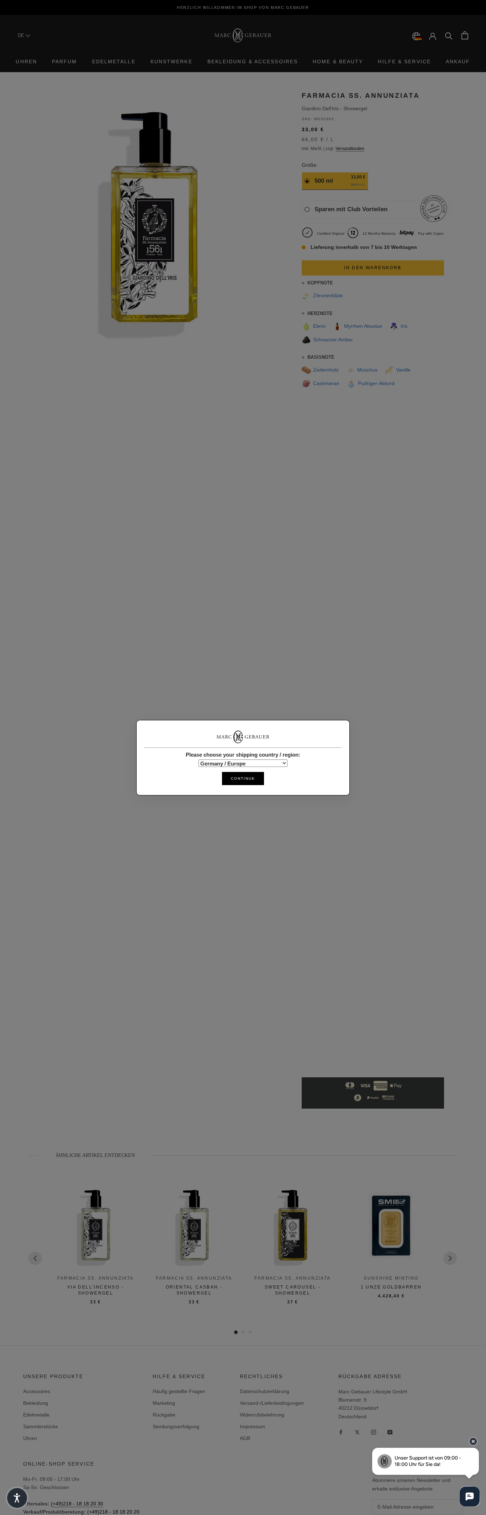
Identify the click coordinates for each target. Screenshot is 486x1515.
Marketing (164, 1403)
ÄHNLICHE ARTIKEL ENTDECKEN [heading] (95, 1155)
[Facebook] (340, 1432)
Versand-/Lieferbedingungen (272, 1403)
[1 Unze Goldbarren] (391, 1226)
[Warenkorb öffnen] (464, 35)
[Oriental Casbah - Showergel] (194, 1226)
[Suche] (449, 35)
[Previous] (35, 1258)
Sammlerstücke (40, 1426)
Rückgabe (164, 1415)
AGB (245, 1438)
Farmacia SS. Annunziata (361, 95)
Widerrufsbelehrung (262, 1415)
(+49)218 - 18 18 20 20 (113, 1512)
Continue (243, 778)
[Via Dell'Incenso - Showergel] (95, 1226)
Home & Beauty (338, 61)
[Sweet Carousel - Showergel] (292, 1226)
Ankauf (458, 61)
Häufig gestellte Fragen (179, 1391)
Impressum (252, 1426)
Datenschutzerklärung (264, 1391)
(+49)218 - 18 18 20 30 (77, 1503)
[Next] (450, 1258)
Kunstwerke (171, 61)
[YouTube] (389, 1432)
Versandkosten (350, 148)
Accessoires (36, 1391)
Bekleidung (35, 1403)
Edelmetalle (114, 61)
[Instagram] (373, 1432)
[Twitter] (357, 1432)
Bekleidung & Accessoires (252, 61)
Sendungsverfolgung (176, 1426)
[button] (17, 1498)
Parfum (64, 61)
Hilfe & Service (404, 61)
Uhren (26, 61)
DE (22, 35)
